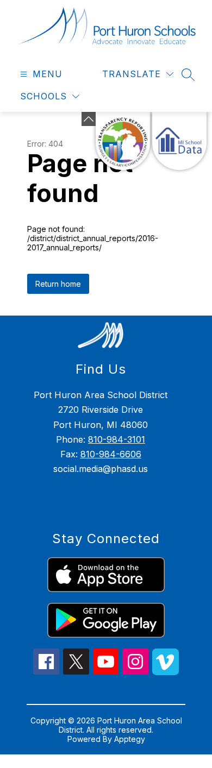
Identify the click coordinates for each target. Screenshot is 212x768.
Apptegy (129, 739)
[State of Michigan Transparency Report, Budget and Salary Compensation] (123, 141)
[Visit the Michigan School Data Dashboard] (179, 141)
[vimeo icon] (165, 671)
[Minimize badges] (89, 119)
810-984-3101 (116, 439)
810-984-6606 (110, 454)
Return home (58, 283)
